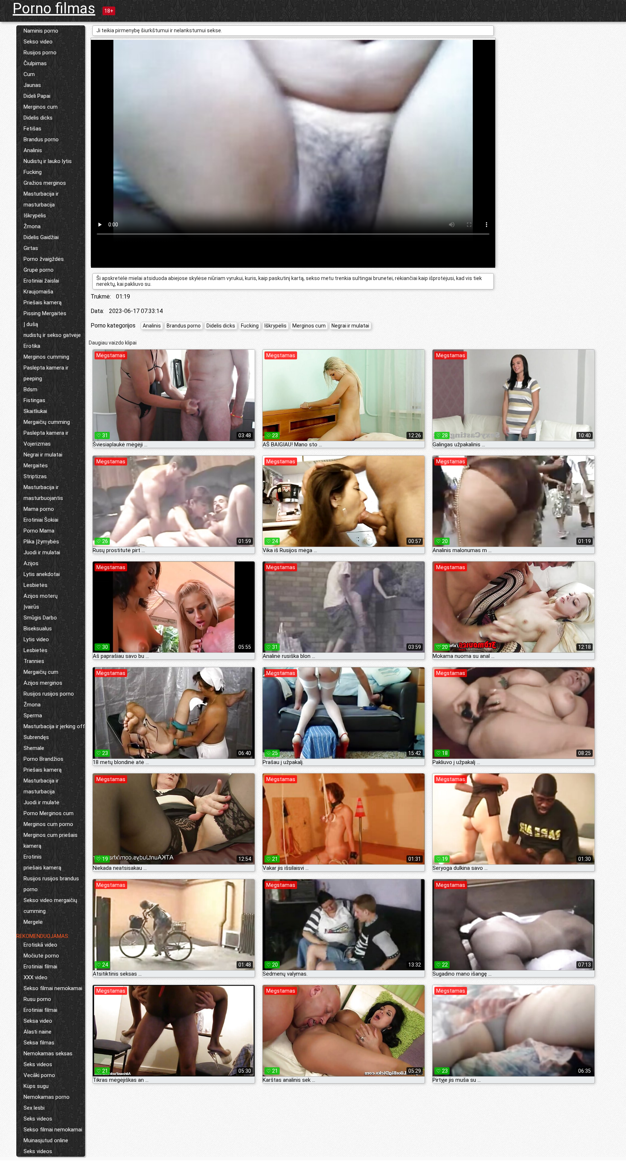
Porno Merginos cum (49, 813)
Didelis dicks (38, 117)
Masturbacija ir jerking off (54, 726)
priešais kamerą (42, 867)
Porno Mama (39, 530)
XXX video (35, 977)
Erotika (32, 346)
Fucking (33, 172)
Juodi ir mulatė (41, 802)
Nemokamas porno (47, 1097)
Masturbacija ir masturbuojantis (43, 492)
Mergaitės (36, 465)
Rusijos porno (40, 52)
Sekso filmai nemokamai (53, 988)
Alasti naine (37, 1032)
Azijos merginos (43, 683)
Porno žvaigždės (44, 259)
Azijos (31, 563)
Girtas (31, 248)
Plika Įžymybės (41, 541)
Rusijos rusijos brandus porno (51, 884)
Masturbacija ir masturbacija (41, 199)
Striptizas (35, 476)
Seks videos (38, 1064)
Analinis (33, 150)
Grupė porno (39, 270)
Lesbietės (35, 585)
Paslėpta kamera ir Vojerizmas (46, 438)
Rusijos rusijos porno (49, 694)
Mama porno (39, 509)
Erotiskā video (40, 945)
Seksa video (38, 1021)
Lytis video (36, 639)
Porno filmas (54, 8)
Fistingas (34, 400)
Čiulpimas (35, 63)
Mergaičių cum (41, 672)
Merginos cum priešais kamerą (51, 840)
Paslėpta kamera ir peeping (46, 373)
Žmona (32, 226)
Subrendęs (36, 737)
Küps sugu (36, 1086)
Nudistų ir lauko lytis (48, 161)
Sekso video (38, 41)
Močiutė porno (41, 955)
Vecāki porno (39, 1075)
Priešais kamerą (43, 302)
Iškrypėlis (35, 215)
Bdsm (30, 389)
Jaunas (32, 85)
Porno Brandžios (43, 759)
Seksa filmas (39, 1042)
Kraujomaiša (38, 291)
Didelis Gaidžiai (41, 237)
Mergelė (33, 922)
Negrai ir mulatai (43, 454)
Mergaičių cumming (47, 422)
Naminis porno (41, 31)
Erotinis (33, 857)
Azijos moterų (41, 596)
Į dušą (31, 324)
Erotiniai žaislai (41, 281)
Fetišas (32, 128)
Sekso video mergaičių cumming (50, 905)
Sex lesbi (34, 1108)
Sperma (33, 715)
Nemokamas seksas (48, 1053)
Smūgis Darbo (40, 617)
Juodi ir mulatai (42, 552)
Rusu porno (37, 999)
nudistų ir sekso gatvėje (52, 335)
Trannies (34, 661)
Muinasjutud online (46, 1140)
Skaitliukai (35, 411)
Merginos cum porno (48, 824)
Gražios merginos (45, 183)
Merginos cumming (46, 357)
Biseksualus (38, 628)
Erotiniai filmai (40, 966)
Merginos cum (41, 107)
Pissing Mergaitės (45, 313)
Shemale (34, 748)
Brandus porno (41, 139)
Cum (29, 74)
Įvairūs (31, 607)
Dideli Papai (37, 96)
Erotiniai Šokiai (41, 520)
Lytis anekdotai (42, 574)
